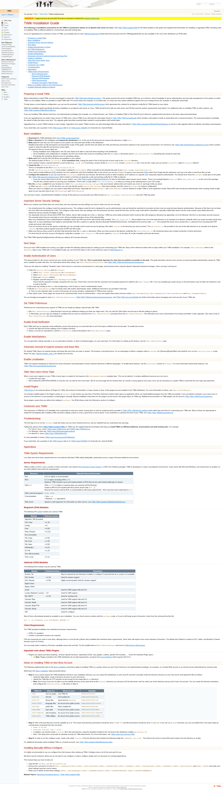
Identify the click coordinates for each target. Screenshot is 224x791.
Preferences (7, 39)
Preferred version (51, 516)
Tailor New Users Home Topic (39, 60)
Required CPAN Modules (41, 76)
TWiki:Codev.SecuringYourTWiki (123, 734)
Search (6, 30)
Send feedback (121, 787)
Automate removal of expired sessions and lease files (47, 56)
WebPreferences (7, 73)
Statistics (6, 37)
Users (5, 23)
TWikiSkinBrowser (7, 54)
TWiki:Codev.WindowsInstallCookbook (61, 431)
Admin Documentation (8, 79)
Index (5, 27)
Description (97, 571)
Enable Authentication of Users (39, 47)
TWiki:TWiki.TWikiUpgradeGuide (124, 118)
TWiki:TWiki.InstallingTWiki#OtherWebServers (108, 502)
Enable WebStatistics (35, 54)
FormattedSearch (7, 50)
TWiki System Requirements (38, 71)
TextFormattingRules (8, 46)
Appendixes (32, 69)
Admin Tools (5, 81)
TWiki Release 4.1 (116, 250)
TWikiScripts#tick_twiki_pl (45, 354)
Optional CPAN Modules (41, 78)
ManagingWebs (6, 68)
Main (5, 92)
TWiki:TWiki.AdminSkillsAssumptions (87, 98)
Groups (6, 25)
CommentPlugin (106, 657)
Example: (92, 691)
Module (34, 516)
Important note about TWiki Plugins (45, 83)
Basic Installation (34, 40)
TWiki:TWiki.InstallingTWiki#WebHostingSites (96, 742)
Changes (6, 32)
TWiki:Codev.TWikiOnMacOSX (55, 433)
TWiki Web (43, 14)
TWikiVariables (6, 48)
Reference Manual (7, 62)
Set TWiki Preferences (36, 49)
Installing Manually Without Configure (41, 87)
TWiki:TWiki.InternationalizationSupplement (40, 366)
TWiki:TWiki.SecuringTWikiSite (127, 297)
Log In (3, 15)
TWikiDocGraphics (7, 52)
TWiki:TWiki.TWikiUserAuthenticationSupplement (126, 262)
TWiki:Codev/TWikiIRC (79, 441)
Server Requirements (40, 74)
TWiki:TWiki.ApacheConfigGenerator (91, 104)
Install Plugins (33, 63)
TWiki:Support (57, 128)
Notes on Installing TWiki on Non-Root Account (45, 85)
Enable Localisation (35, 58)
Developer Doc (6, 83)
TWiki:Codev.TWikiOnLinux (80, 429)
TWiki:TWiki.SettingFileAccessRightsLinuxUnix (192, 145)
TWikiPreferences (7, 71)
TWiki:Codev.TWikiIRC (79, 128)
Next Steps (32, 45)
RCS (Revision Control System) (90, 467)
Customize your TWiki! (36, 65)
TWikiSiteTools (6, 70)
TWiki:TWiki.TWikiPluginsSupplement (198, 396)
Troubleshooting (34, 67)
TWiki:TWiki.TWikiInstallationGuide (131, 789)
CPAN (53, 172)
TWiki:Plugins (29, 390)
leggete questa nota (91, 18)
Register (10, 15)
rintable (217, 11)
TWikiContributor (216, 14)
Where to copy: (69, 691)
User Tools (5, 87)
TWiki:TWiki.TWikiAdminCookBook (135, 410)
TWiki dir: (38, 691)
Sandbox (6, 97)
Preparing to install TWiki (37, 38)
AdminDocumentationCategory (48, 774)
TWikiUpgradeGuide (91, 34)
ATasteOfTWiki (6, 44)
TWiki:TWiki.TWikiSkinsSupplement (160, 413)
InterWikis (4, 66)
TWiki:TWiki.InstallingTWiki (128, 28)
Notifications (7, 35)
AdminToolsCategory (8, 64)
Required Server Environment (88, 473)
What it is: (51, 691)
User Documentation (8, 85)
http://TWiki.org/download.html (68, 138)
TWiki (35, 14)
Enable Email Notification (37, 51)
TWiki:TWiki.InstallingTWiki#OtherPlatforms (40, 110)
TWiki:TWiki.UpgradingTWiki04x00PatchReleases (150, 124)
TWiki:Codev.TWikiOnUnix (56, 429)
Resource (34, 473)
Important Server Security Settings (40, 42)
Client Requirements (39, 80)
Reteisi (5, 94)
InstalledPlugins (6, 56)
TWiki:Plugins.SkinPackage (135, 645)
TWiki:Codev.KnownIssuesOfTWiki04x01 (60, 437)
